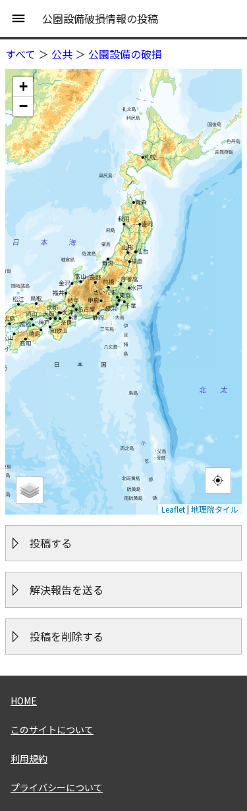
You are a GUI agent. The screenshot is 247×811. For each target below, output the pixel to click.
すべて (20, 54)
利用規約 (29, 758)
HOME (24, 700)
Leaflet (173, 509)
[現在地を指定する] (218, 480)
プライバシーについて (57, 787)
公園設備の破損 (125, 54)
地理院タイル (214, 509)
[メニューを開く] (18, 18)
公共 (61, 54)
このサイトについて (52, 729)
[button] (23, 87)
